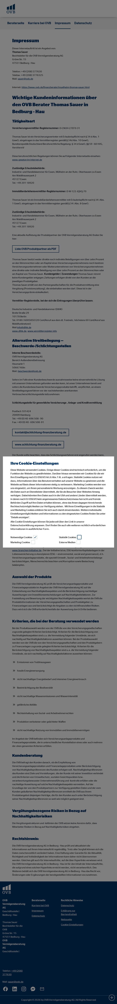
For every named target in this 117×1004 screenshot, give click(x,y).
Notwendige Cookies (21, 537)
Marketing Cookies (20, 542)
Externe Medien (67, 542)
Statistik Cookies (67, 537)
